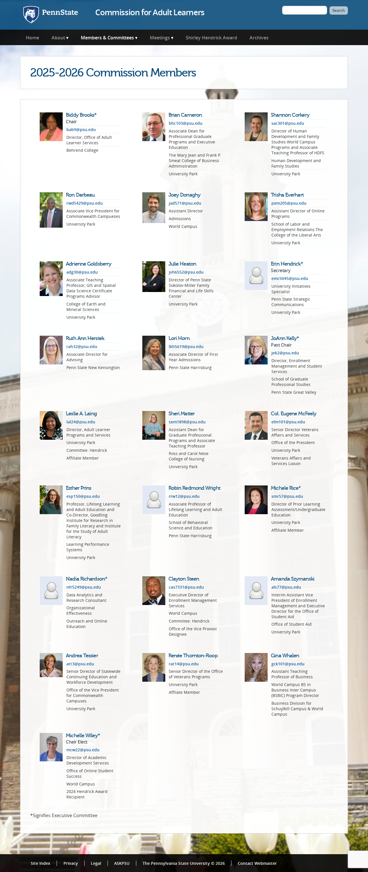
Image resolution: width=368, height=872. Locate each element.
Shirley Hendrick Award (211, 37)
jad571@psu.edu (185, 203)
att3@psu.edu (80, 664)
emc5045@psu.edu (289, 278)
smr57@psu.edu (287, 496)
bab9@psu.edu (81, 129)
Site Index (40, 863)
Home (32, 37)
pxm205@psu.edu (288, 203)
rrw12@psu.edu (184, 496)
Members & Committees (107, 37)
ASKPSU (121, 863)
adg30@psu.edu (82, 272)
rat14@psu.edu (184, 664)
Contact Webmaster (257, 863)
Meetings (160, 37)
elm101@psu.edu (288, 422)
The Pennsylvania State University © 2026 (184, 863)
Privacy (71, 863)
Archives (259, 37)
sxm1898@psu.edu (187, 422)
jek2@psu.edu (285, 353)
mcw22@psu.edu (82, 749)
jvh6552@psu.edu (186, 272)
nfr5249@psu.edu (83, 587)
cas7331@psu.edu (186, 587)
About (58, 37)
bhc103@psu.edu (185, 123)
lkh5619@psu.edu (186, 346)
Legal (96, 863)
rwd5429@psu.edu (84, 203)
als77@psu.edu (286, 587)
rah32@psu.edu (81, 346)
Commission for (149, 12)
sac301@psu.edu (287, 123)
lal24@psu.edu (80, 422)
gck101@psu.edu (287, 664)
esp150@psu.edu (83, 496)
